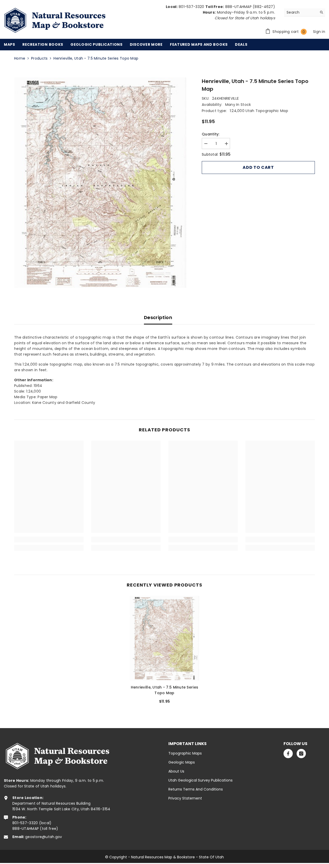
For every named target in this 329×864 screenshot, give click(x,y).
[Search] (304, 12)
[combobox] (300, 12)
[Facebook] (288, 753)
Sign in (319, 31)
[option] (100, 182)
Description (158, 317)
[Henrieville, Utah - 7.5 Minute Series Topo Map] (164, 638)
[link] (49, 539)
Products (39, 58)
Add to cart (258, 167)
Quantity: (211, 134)
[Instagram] (301, 753)
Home (19, 58)
